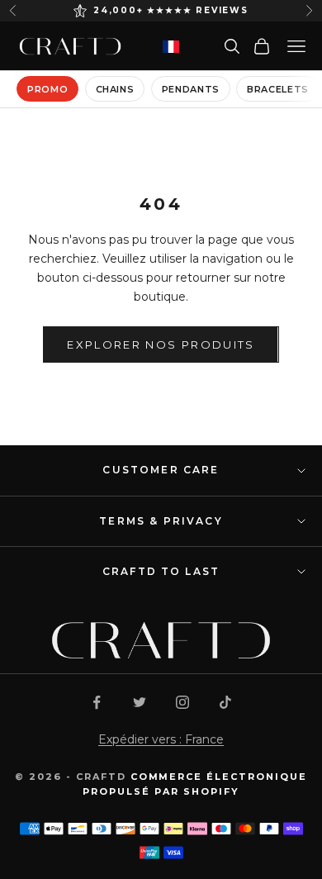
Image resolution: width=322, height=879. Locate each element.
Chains (115, 89)
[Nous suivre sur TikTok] (225, 702)
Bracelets (278, 89)
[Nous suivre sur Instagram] (182, 702)
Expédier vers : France (161, 739)
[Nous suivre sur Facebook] (96, 702)
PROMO (47, 89)
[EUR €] (171, 46)
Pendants (191, 89)
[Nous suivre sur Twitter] (139, 702)
